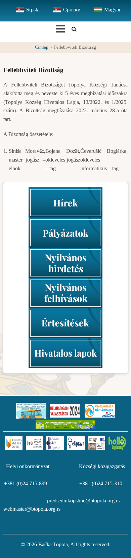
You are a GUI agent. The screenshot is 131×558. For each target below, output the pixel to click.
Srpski (33, 9)
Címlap (41, 47)
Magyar (112, 9)
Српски (72, 9)
